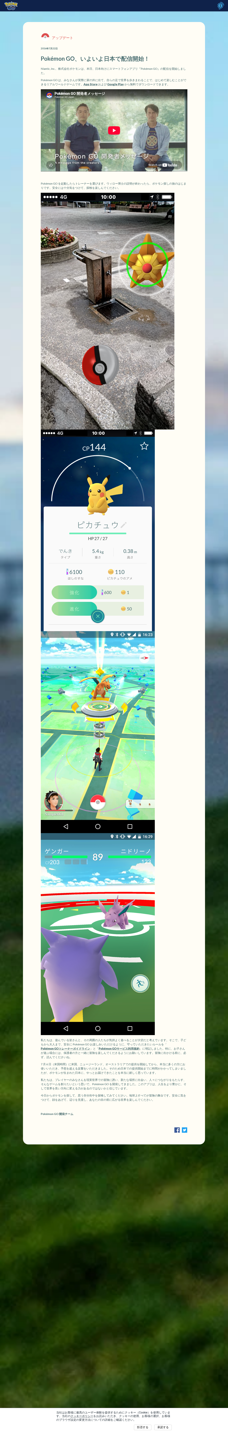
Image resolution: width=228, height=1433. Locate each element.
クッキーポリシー (82, 1416)
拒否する (142, 1427)
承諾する (163, 1427)
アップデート (62, 37)
